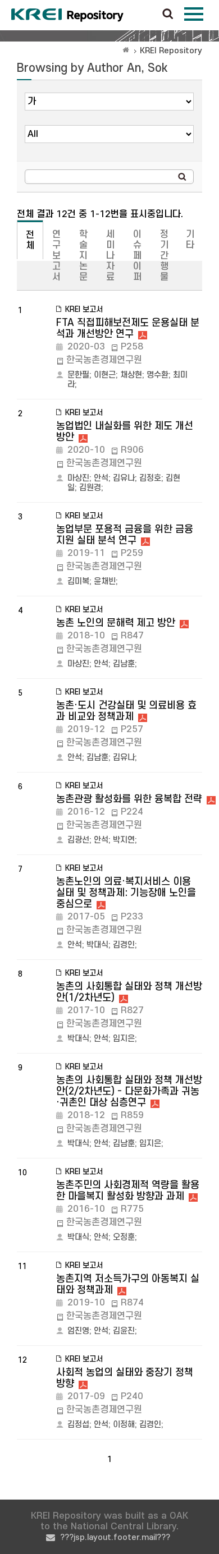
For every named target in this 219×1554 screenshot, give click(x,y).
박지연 (124, 840)
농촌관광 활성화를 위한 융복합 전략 (129, 799)
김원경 (90, 488)
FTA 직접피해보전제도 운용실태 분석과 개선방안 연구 (127, 328)
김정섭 (78, 1424)
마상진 (78, 478)
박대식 (97, 945)
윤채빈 (105, 581)
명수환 (157, 375)
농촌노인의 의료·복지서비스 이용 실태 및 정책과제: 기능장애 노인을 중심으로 (126, 892)
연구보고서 (56, 255)
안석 (101, 478)
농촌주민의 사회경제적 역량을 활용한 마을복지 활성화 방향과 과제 (127, 1191)
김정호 (150, 478)
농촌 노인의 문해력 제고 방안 (115, 623)
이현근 (105, 375)
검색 (168, 14)
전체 (30, 240)
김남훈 (124, 664)
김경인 (124, 945)
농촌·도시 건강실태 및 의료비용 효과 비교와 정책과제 (126, 711)
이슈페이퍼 (137, 255)
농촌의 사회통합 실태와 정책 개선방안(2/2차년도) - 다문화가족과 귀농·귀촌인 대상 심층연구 (129, 1091)
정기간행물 (164, 255)
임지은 (124, 1038)
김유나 (124, 478)
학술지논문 (83, 255)
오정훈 (124, 1237)
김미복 (78, 581)
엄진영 (78, 1331)
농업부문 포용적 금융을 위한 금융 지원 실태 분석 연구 (124, 535)
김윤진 (124, 1331)
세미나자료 (110, 255)
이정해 (124, 1424)
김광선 (78, 840)
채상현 (131, 375)
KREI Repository (171, 51)
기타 (190, 239)
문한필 (78, 375)
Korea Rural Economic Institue (67, 15)
